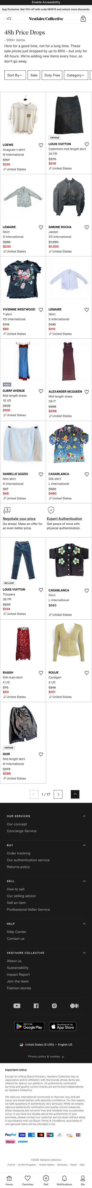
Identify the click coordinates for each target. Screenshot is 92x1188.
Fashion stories (19, 988)
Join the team (18, 981)
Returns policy (18, 866)
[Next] (58, 794)
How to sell (16, 889)
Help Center (16, 931)
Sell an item (16, 902)
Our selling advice (21, 895)
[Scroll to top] (75, 794)
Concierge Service (22, 830)
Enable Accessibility (46, 2)
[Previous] (34, 794)
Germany (62, 1164)
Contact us (15, 938)
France (11, 1164)
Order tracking (18, 853)
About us (14, 960)
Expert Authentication (64, 518)
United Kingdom (27, 1164)
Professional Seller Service (28, 909)
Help (11, 924)
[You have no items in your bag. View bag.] (83, 19)
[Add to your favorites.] (40, 145)
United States (46, 1164)
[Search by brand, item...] (8, 19)
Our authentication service (28, 859)
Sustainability (18, 967)
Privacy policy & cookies (44, 1056)
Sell (11, 881)
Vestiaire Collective (26, 953)
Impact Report (18, 974)
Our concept (17, 824)
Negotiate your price (19, 518)
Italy (82, 1164)
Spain (73, 1164)
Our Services (18, 816)
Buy (10, 845)
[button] (83, 19)
